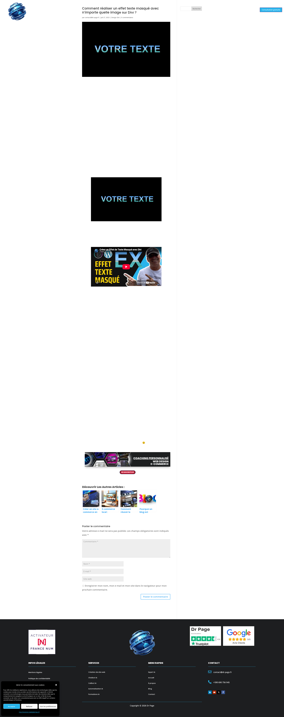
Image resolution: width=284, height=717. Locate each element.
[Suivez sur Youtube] (214, 692)
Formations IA (94, 694)
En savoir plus (127, 472)
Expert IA (151, 672)
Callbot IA (92, 683)
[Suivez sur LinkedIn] (210, 692)
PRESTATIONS (136, 11)
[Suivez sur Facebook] (223, 692)
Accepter (11, 706)
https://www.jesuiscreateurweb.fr (142, 712)
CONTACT (161, 11)
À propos (152, 683)
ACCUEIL (122, 11)
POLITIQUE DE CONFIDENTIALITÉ (29, 712)
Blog (150, 689)
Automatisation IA (95, 689)
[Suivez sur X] (219, 692)
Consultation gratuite (271, 10)
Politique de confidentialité (39, 678)
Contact (151, 694)
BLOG (150, 11)
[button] (56, 685)
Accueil (151, 678)
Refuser (29, 706)
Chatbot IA (92, 678)
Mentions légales (35, 672)
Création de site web (96, 672)
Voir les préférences (48, 706)
